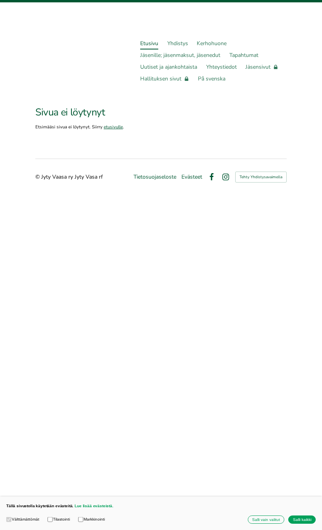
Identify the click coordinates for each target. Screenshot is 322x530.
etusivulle (113, 127)
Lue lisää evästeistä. (94, 506)
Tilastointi (61, 519)
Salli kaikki (302, 519)
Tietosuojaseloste (155, 177)
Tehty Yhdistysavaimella (261, 177)
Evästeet (191, 177)
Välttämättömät (25, 519)
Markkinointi (94, 519)
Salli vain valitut (266, 519)
